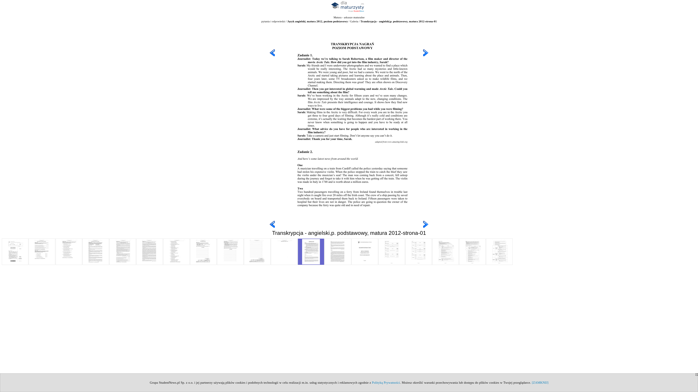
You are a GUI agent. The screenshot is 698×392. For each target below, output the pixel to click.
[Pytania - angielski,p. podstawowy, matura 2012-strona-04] (96, 252)
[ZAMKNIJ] (540, 382)
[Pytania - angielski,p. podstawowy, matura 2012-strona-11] (284, 252)
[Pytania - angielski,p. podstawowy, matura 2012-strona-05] (123, 252)
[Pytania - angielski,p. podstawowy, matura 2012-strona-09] (230, 252)
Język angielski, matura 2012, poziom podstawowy (317, 21)
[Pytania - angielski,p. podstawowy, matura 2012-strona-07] (176, 252)
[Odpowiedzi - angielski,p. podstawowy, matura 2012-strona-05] (472, 252)
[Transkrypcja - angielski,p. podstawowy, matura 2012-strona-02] (338, 252)
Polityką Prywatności (386, 382)
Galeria (354, 21)
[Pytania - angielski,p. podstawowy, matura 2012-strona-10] (257, 252)
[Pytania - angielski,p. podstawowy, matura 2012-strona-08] (203, 252)
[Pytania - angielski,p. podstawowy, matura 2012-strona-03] (69, 252)
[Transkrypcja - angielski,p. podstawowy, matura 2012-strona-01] (311, 252)
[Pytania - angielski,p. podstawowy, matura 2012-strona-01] (15, 252)
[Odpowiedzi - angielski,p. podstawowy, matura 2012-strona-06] (499, 252)
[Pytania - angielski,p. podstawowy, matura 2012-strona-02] (42, 252)
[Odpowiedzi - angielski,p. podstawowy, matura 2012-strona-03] (419, 252)
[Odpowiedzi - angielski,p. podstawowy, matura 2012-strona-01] (365, 252)
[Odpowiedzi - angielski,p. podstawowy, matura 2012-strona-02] (392, 252)
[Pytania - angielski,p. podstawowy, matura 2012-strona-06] (150, 252)
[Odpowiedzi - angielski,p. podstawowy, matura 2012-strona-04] (445, 252)
